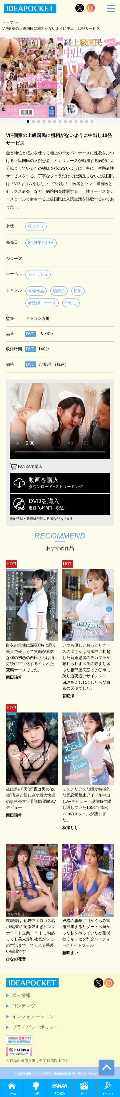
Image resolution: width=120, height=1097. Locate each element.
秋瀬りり (70, 828)
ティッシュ (38, 274)
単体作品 (36, 291)
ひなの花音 (16, 959)
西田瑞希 (14, 677)
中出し (71, 303)
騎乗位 (59, 291)
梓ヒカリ (36, 226)
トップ (7, 22)
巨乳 (78, 291)
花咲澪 (68, 696)
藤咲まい (70, 953)
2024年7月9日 (41, 243)
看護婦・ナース (42, 303)
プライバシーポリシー (35, 1027)
